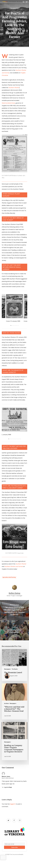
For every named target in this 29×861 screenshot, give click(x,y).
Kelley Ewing (14, 593)
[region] (14, 308)
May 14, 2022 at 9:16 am (8, 778)
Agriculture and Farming (9, 577)
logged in (13, 804)
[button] (27, 2)
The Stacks (15, 669)
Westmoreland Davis (8, 103)
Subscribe (14, 847)
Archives (6, 703)
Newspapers (14, 8)
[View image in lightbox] (14, 308)
